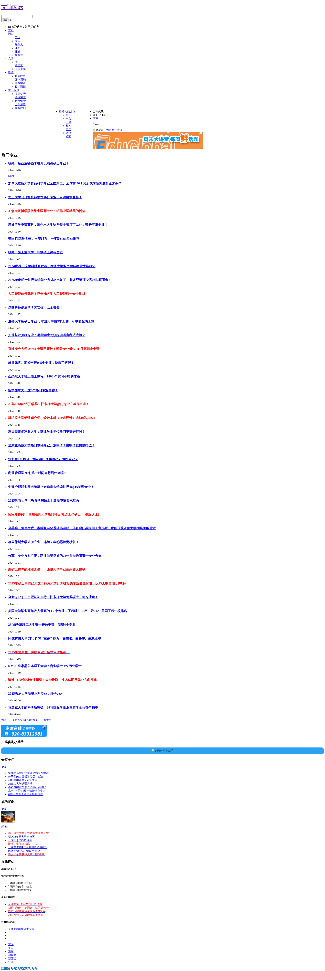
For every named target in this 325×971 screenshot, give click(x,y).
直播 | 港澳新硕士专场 (21, 928)
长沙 (68, 125)
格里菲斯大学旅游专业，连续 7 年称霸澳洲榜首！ (43, 542)
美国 (17, 37)
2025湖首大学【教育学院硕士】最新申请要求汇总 (43, 500)
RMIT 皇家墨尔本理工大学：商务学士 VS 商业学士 (45, 666)
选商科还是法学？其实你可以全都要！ (35, 307)
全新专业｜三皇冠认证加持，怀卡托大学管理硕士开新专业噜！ (53, 597)
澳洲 (11, 951)
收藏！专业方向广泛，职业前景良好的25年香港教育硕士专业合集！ (56, 555)
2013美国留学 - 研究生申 (22, 780)
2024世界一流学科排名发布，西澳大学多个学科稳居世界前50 (51, 266)
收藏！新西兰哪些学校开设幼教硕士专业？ (38, 163)
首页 (109, 130)
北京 (68, 115)
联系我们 (20, 108)
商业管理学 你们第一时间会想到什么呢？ (37, 473)
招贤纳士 (20, 100)
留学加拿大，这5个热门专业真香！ (33, 390)
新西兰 (19, 55)
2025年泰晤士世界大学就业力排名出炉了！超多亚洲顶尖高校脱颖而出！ (59, 280)
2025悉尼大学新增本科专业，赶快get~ (35, 693)
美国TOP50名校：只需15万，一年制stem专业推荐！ (45, 238)
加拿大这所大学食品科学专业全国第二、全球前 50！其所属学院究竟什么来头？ (65, 183)
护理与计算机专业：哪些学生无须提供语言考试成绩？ (46, 335)
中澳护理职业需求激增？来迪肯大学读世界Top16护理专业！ (51, 487)
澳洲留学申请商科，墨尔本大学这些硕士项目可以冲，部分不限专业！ (58, 224)
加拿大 (19, 44)
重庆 (68, 129)
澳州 (17, 48)
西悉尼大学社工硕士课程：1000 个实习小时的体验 (44, 376)
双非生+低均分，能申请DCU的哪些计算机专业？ (43, 459)
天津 (68, 122)
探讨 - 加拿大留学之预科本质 (25, 794)
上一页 (11, 720)
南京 (68, 118)
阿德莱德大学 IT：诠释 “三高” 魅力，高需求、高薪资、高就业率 (54, 638)
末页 (48, 720)
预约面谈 (20, 86)
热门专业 (117, 130)
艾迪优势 (20, 93)
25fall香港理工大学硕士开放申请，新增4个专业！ (43, 624)
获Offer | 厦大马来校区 (21, 836)
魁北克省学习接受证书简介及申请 (28, 773)
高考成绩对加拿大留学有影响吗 (27, 787)
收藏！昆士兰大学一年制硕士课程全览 (35, 252)
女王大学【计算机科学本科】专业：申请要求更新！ (45, 197)
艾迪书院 (20, 68)
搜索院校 (20, 76)
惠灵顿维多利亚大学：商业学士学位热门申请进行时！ (46, 431)
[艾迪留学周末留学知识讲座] (148, 148)
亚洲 (17, 51)
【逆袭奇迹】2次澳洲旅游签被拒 (27, 847)
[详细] (11, 176)
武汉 (68, 132)
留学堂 (19, 65)
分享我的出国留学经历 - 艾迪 (25, 776)
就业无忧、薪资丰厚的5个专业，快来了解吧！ (41, 362)
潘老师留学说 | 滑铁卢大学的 (25, 850)
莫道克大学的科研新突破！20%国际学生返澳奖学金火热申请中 (53, 707)
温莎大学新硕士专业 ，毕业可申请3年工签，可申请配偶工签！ (53, 321)
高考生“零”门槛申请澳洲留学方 (27, 790)
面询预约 (20, 79)
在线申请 (20, 83)
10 (28, 720)
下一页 (42, 720)
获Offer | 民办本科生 (20, 840)
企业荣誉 (20, 97)
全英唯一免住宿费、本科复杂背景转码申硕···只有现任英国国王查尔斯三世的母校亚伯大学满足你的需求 (82, 528)
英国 (17, 40)
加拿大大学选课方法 (20, 783)
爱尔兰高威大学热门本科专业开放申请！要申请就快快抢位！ (51, 445)
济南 (68, 136)
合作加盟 (20, 104)
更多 (4, 766)
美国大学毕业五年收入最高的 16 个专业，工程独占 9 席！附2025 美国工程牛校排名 (67, 611)
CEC (17, 62)
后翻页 (34, 720)
